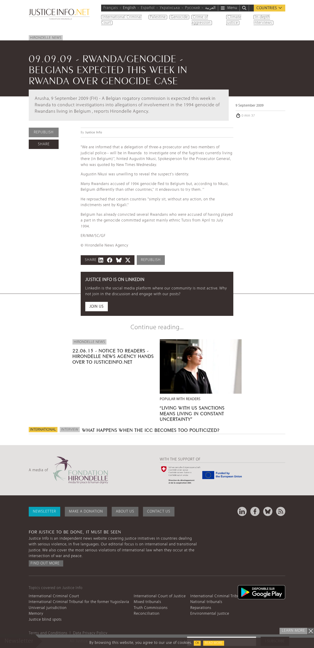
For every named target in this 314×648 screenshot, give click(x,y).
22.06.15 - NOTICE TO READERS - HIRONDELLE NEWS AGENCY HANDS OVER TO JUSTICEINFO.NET (113, 355)
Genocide (179, 17)
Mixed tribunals (147, 602)
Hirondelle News (45, 38)
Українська (170, 8)
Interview (69, 430)
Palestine (158, 17)
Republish (44, 132)
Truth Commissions (151, 608)
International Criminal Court (54, 596)
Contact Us (158, 511)
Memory (36, 614)
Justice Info (93, 132)
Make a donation (86, 511)
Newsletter (44, 511)
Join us (96, 307)
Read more (214, 643)
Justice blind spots (45, 620)
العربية (210, 8)
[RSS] (280, 511)
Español (148, 8)
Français (110, 8)
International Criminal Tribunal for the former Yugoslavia (79, 602)
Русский (192, 8)
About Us (125, 511)
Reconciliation (147, 614)
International (43, 430)
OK (197, 643)
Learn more (293, 631)
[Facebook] (255, 511)
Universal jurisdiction (48, 608)
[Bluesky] (267, 511)
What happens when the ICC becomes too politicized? (151, 429)
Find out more (45, 563)
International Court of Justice (160, 596)
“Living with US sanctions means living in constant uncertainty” (192, 413)
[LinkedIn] (242, 511)
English (129, 8)
